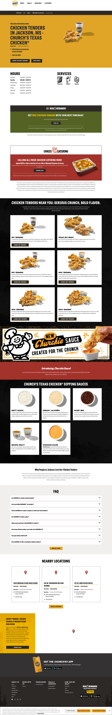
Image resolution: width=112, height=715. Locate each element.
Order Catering (23, 586)
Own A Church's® (39, 684)
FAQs (66, 688)
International (14, 692)
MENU (22, 3)
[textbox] (56, 115)
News (13, 696)
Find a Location (56, 606)
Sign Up (56, 123)
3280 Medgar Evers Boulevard (25, 583)
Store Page (15, 586)
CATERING (48, 3)
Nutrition (67, 690)
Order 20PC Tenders (67, 319)
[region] (25, 574)
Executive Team (15, 690)
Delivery (68, 84)
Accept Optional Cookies (99, 710)
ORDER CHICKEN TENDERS (20, 60)
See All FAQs (56, 548)
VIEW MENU (36, 60)
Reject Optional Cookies (84, 710)
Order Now (40, 170)
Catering (77, 84)
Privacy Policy (40, 713)
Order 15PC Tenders (20, 319)
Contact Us (67, 686)
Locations (14, 688)
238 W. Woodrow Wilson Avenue (54, 584)
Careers (24, 686)
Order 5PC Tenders (20, 282)
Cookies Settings (70, 710)
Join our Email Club (69, 692)
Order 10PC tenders (67, 282)
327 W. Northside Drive (83, 583)
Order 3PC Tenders (20, 245)
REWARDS (38, 3)
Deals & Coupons (51, 688)
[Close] (109, 710)
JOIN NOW (90, 691)
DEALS (29, 3)
